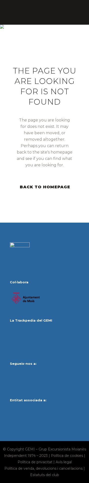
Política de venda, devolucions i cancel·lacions (43, 468)
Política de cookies (67, 455)
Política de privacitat (35, 462)
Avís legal (64, 462)
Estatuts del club (44, 475)
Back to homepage (45, 187)
